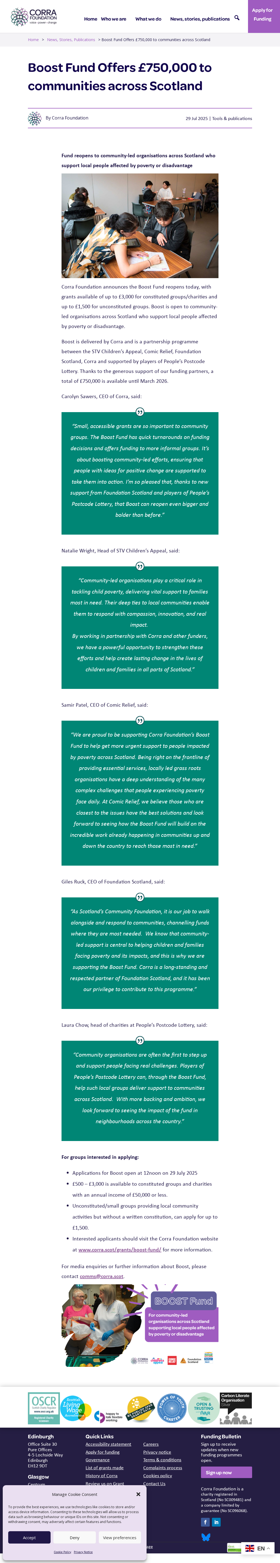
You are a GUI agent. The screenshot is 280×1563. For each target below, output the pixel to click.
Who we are (113, 19)
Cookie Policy (62, 1552)
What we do (148, 19)
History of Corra (102, 1475)
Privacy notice (157, 1452)
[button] (138, 1494)
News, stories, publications (200, 19)
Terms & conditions (162, 1459)
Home (90, 19)
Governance (98, 1459)
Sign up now (219, 1472)
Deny (75, 1537)
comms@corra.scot (101, 1276)
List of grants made (105, 1467)
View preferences (119, 1537)
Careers (151, 1444)
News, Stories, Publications (71, 39)
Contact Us (154, 1483)
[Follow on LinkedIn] (216, 1522)
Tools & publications (232, 118)
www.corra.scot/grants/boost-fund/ (119, 1249)
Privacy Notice (83, 1552)
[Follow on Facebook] (205, 1522)
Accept (29, 1537)
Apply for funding (102, 1452)
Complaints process (162, 1467)
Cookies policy (157, 1475)
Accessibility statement (108, 1444)
